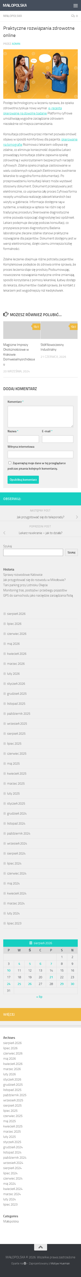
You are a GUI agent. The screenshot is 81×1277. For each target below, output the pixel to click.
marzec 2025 (16, 783)
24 (8, 984)
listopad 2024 (16, 823)
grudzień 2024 (17, 813)
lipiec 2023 (14, 923)
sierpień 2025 (16, 734)
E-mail (47, 431)
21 (51, 977)
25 (19, 984)
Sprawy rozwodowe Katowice (23, 575)
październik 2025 (18, 714)
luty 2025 (13, 793)
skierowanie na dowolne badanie (25, 113)
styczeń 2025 (16, 803)
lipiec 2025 (14, 744)
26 (30, 984)
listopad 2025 (16, 704)
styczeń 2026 (16, 684)
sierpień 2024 (16, 853)
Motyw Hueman (60, 1263)
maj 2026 (13, 644)
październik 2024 (18, 833)
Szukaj (7, 546)
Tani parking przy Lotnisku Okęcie (25, 585)
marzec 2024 (16, 903)
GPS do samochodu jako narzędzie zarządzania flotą (38, 595)
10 (8, 970)
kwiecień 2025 (16, 773)
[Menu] (75, 5)
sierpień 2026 (16, 614)
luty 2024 (13, 913)
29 (62, 984)
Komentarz (16, 402)
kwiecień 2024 (16, 893)
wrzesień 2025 (17, 724)
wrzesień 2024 (17, 843)
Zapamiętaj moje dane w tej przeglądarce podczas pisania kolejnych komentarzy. (37, 465)
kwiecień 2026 (16, 654)
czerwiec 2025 (16, 754)
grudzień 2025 (17, 694)
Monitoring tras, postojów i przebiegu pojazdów (35, 590)
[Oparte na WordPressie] (25, 1263)
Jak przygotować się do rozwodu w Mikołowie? (34, 580)
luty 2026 (13, 674)
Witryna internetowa (21, 447)
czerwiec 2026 (16, 634)
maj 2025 (13, 764)
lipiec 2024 (14, 863)
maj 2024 (13, 883)
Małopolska (12, 16)
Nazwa (13, 431)
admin (16, 43)
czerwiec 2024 (16, 873)
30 (72, 984)
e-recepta (55, 108)
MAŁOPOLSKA (15, 5)
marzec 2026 (16, 664)
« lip (39, 997)
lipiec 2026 (14, 624)
